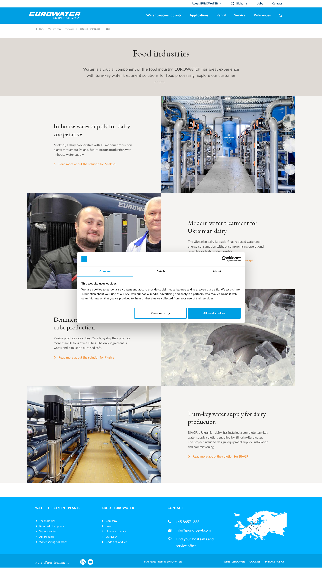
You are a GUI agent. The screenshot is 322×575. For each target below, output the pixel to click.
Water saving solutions (53, 542)
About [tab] (217, 271)
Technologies (47, 521)
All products (46, 536)
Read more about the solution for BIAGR (220, 456)
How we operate (116, 531)
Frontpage (69, 29)
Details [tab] (161, 271)
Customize (158, 313)
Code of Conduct (116, 542)
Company (111, 521)
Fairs (108, 526)
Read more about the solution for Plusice (86, 357)
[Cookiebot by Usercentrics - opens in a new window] (224, 259)
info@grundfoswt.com (193, 530)
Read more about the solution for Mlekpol (87, 164)
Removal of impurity (51, 526)
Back (41, 29)
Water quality (47, 531)
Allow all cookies (214, 313)
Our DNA (111, 536)
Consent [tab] (105, 271)
